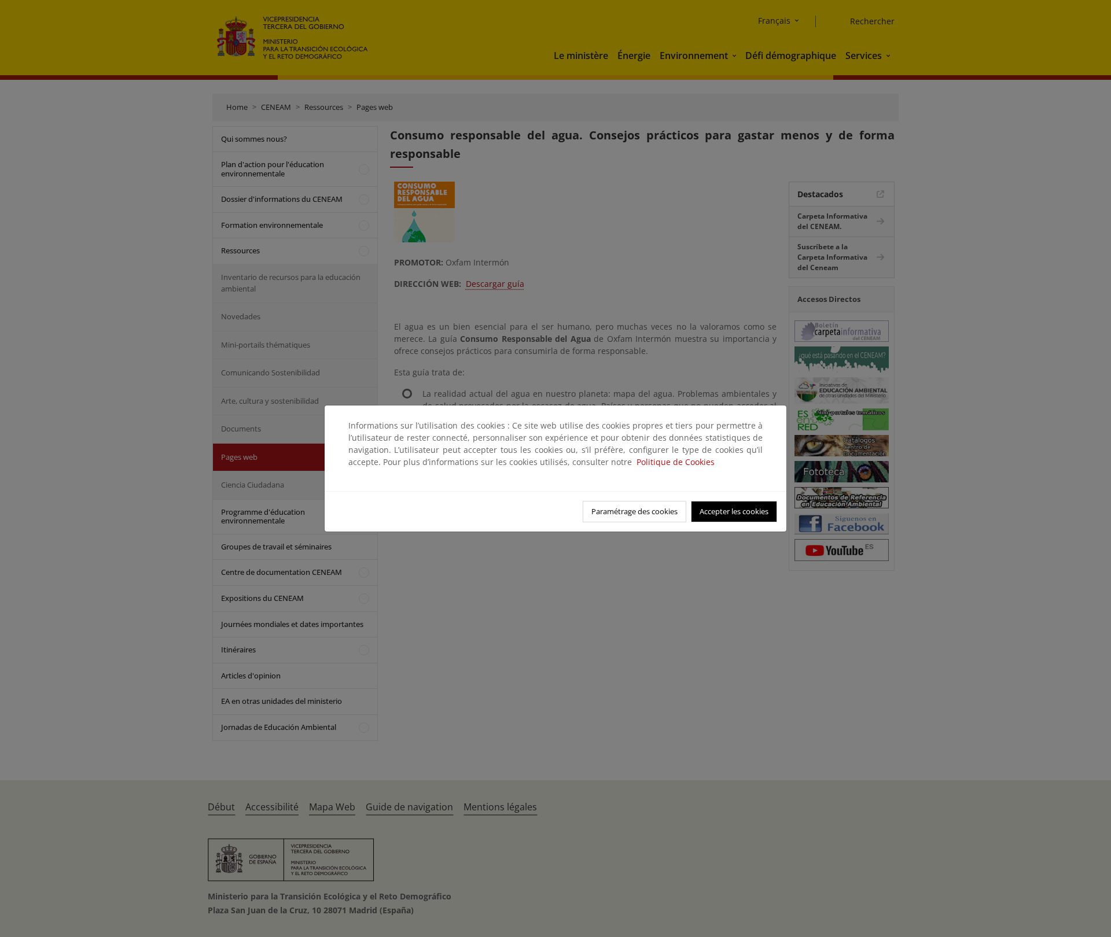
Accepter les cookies (734, 511)
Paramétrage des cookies (634, 511)
